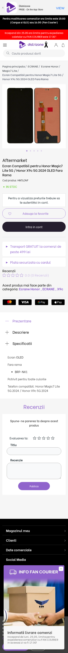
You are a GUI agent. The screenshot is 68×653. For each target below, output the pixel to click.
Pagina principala (13, 66)
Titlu (13, 445)
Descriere (20, 332)
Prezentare (21, 320)
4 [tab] (38, 151)
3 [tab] (34, 151)
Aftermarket (14, 160)
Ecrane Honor (49, 66)
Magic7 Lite (9, 71)
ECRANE (33, 66)
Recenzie (16, 460)
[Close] (3, 8)
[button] (56, 44)
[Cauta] (6, 53)
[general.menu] (5, 44)
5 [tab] (41, 151)
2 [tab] (30, 151)
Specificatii (22, 343)
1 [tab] (27, 151)
